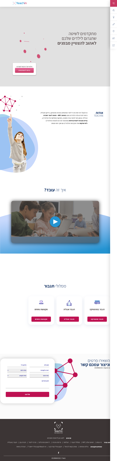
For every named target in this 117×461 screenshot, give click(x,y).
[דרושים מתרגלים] (113, 38)
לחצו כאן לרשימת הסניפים (55, 438)
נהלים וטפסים (84, 446)
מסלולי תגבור (75, 442)
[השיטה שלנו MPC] (113, 17)
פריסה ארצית (56, 442)
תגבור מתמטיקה (97, 319)
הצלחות (66, 442)
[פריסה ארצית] (113, 31)
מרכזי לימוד (32, 442)
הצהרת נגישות (21, 446)
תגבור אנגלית (69, 319)
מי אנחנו (99, 442)
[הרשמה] (113, 45)
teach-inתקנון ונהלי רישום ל (37, 446)
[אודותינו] (113, 10)
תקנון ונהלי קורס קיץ (55, 446)
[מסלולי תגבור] (113, 24)
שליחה (27, 394)
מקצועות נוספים (41, 319)
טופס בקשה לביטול (71, 446)
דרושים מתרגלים (44, 442)
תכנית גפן (23, 442)
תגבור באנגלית (12, 442)
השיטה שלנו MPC (88, 442)
